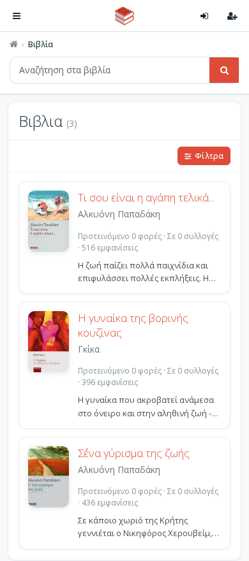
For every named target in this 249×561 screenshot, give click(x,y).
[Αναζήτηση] (224, 70)
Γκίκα (89, 349)
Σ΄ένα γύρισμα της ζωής (134, 453)
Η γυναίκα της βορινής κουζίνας (133, 325)
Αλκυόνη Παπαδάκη (119, 214)
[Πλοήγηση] (17, 16)
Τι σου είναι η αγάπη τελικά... (146, 198)
